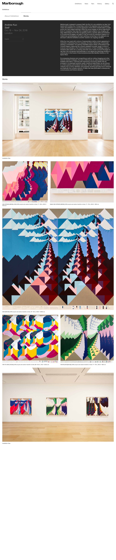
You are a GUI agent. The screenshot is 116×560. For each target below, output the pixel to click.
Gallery (107, 3)
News (86, 3)
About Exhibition (12, 16)
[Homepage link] (12, 3)
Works (26, 16)
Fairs (92, 3)
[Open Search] (113, 3)
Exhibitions (78, 3)
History (99, 3)
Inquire (7, 39)
